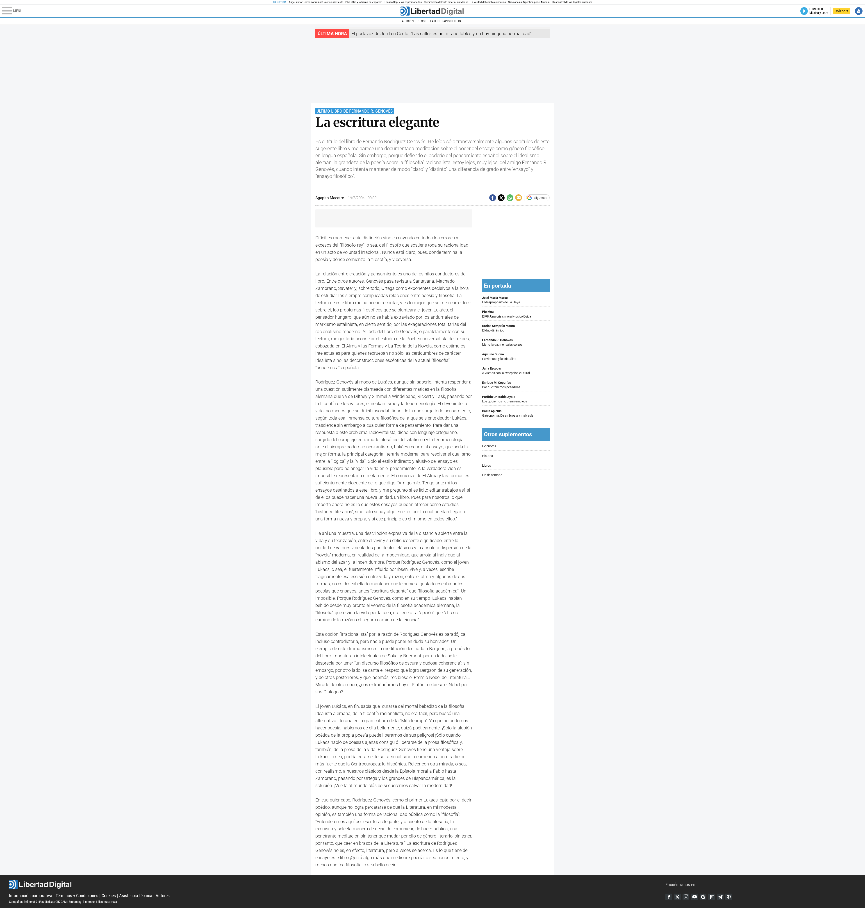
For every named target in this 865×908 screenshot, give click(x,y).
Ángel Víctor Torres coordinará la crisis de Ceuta (316, 2)
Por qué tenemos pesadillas (501, 385)
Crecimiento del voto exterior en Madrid (446, 2)
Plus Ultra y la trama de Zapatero (363, 2)
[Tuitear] (501, 197)
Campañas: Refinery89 (23, 901)
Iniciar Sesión (859, 11)
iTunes (728, 897)
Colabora (841, 11)
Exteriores (489, 446)
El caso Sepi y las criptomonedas (403, 2)
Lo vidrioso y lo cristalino (499, 356)
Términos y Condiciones (77, 895)
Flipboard (711, 897)
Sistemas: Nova (107, 901)
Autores (408, 21)
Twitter (677, 897)
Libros (486, 466)
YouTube (694, 897)
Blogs (422, 21)
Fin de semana (492, 475)
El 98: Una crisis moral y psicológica (506, 314)
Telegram (720, 897)
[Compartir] (492, 197)
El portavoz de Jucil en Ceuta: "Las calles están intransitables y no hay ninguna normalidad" (441, 33)
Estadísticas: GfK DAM (53, 901)
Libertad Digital (337, 884)
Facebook (668, 897)
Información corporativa (30, 895)
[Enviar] (510, 197)
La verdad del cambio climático (488, 2)
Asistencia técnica (135, 895)
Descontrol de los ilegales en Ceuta (572, 2)
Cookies (109, 895)
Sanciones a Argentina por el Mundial (529, 2)
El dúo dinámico (498, 328)
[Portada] (432, 11)
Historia (487, 456)
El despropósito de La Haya (501, 300)
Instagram (686, 897)
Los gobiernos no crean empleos (504, 399)
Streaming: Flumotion (82, 901)
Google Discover (703, 897)
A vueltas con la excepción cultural (506, 371)
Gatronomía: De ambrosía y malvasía (507, 413)
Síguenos (540, 197)
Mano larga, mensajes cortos (502, 342)
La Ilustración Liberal (446, 21)
